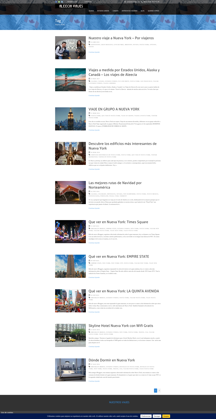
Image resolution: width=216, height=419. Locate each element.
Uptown (153, 44)
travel (141, 332)
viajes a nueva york (142, 115)
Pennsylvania (94, 196)
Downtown (95, 44)
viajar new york (141, 263)
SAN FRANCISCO (146, 81)
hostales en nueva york (129, 366)
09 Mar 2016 (95, 152)
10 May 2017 (95, 78)
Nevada (119, 194)
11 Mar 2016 (95, 113)
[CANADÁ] (115, 10)
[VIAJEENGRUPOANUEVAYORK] (114, 109)
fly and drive (123, 81)
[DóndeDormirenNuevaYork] (112, 360)
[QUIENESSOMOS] (153, 10)
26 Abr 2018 (95, 42)
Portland (104, 196)
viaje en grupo (127, 115)
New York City (117, 263)
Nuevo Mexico (152, 194)
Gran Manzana (107, 44)
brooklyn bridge (98, 228)
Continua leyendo (94, 52)
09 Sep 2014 (95, 260)
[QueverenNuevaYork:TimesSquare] (118, 222)
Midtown (128, 44)
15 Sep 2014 (95, 226)
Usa (146, 332)
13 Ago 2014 (95, 329)
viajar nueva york (101, 230)
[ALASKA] (91, 10)
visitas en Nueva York (107, 157)
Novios (136, 44)
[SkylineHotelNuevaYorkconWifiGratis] (121, 325)
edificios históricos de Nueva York (105, 155)
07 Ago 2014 (95, 364)
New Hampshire (129, 194)
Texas (111, 196)
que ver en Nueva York (111, 115)
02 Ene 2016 (95, 191)
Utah (117, 196)
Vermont (123, 196)
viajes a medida (109, 83)
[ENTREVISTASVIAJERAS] (129, 10)
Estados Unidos (111, 81)
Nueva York (144, 44)
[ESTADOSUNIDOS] (103, 10)
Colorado (102, 194)
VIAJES (91, 46)
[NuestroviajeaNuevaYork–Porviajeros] (121, 38)
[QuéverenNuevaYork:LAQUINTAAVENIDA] (124, 291)
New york (135, 228)
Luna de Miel (119, 44)
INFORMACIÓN (72, 2)
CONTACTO (88, 2)
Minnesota (111, 194)
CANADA (101, 81)
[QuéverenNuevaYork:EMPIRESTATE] (119, 256)
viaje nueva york (131, 230)
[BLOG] (142, 10)
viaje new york (116, 230)
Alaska (94, 81)
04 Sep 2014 (95, 295)
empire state (111, 228)
